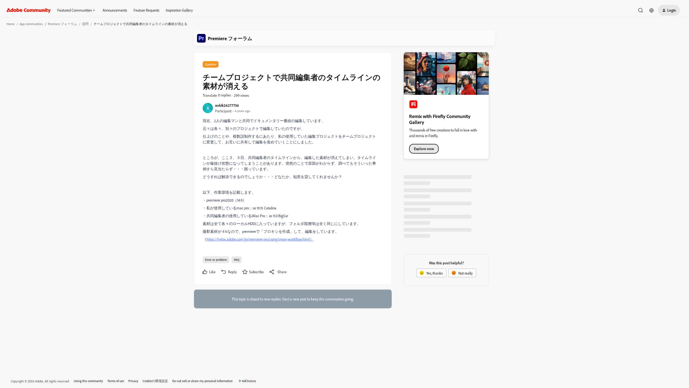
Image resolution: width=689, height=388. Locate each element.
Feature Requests (146, 10)
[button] (669, 10)
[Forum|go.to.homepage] (28, 10)
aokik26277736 (227, 105)
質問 (85, 24)
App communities (31, 24)
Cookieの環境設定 (155, 381)
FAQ (236, 260)
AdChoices (249, 381)
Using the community (88, 381)
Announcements (115, 10)
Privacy (133, 381)
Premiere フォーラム (62, 24)
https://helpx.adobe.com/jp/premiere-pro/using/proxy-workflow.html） (260, 239)
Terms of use (115, 381)
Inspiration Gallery (179, 10)
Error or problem (216, 260)
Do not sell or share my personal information (202, 381)
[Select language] (651, 10)
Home (10, 24)
